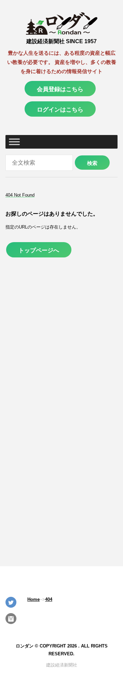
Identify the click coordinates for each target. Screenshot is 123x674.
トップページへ (38, 250)
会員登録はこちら (60, 89)
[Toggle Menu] (14, 142)
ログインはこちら (60, 109)
